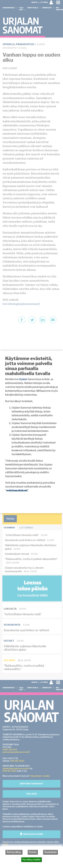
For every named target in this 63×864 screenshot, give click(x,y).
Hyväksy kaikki (31, 859)
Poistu (33, 852)
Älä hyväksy (14, 852)
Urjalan (23, 379)
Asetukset (50, 852)
